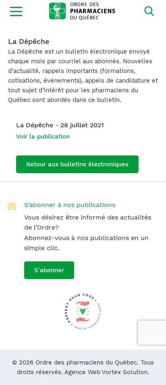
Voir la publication (43, 136)
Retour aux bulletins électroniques (77, 164)
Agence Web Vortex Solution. (106, 372)
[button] (16, 11)
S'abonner (49, 270)
